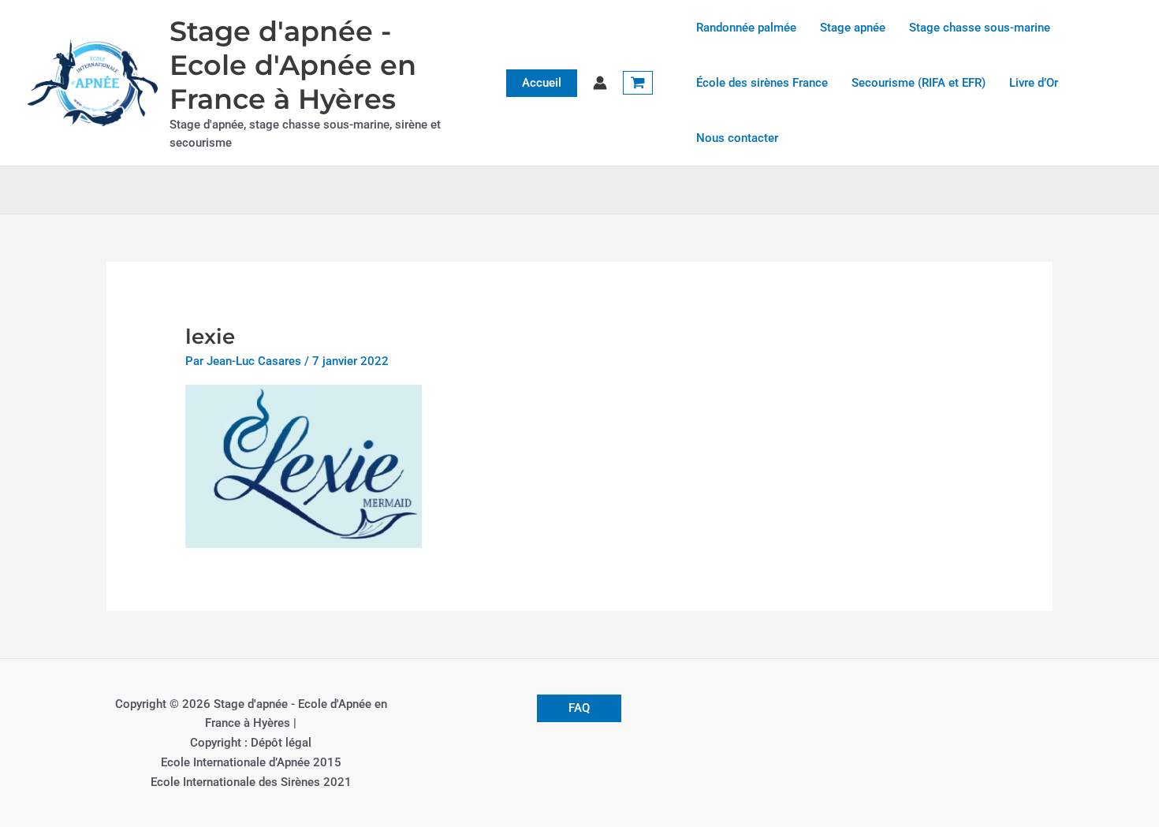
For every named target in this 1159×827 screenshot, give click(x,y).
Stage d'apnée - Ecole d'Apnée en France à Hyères (293, 65)
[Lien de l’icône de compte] (600, 83)
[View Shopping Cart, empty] (638, 83)
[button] (541, 83)
